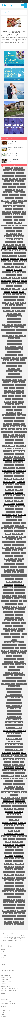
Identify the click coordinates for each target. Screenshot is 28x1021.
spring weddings (20, 418)
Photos (3, 961)
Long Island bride (8, 675)
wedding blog (9, 855)
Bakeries (8, 550)
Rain (24, 396)
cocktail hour (7, 228)
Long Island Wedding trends (14, 733)
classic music (22, 225)
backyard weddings (20, 547)
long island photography (14, 691)
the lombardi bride (14, 819)
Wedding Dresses (9, 874)
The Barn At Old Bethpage (13, 142)
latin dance (21, 299)
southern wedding (20, 803)
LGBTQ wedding (8, 661)
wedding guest (19, 885)
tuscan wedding (19, 828)
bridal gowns (5, 200)
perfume (24, 775)
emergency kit (6, 606)
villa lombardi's (21, 839)
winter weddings (19, 924)
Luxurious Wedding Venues (8, 1003)
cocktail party (10, 230)
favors (17, 266)
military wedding (9, 767)
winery (23, 522)
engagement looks (7, 253)
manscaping (16, 357)
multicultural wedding (14, 374)
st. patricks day (8, 420)
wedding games (9, 883)
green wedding (21, 272)
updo (24, 429)
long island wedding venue (14, 735)
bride (24, 211)
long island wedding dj (14, 338)
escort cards (19, 614)
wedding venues (19, 918)
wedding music (9, 492)
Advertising (4, 962)
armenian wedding (11, 539)
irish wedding (12, 653)
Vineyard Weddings (8, 844)
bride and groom (7, 214)
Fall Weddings (15, 623)
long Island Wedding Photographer (14, 722)
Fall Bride (21, 620)
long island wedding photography (14, 349)
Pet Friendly (5, 778)
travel (23, 426)
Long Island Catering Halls (9, 680)
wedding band (19, 440)
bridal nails (8, 203)
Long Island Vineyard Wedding (14, 705)
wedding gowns (9, 885)
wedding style (21, 910)
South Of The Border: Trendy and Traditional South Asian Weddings (14, 31)
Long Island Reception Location (14, 694)
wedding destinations (19, 459)
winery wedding (9, 525)
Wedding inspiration (8, 891)
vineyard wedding (20, 434)
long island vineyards (8, 335)
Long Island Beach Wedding (14, 313)
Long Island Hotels (21, 683)
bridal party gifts (18, 203)
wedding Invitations (20, 891)
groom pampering (6, 277)
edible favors (22, 247)
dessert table (22, 595)
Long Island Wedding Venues (14, 738)
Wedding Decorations (9, 872)
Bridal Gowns (22, 566)
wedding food (8, 473)
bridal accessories (9, 564)
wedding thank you (8, 506)
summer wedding (8, 808)
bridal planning (7, 206)
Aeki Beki (8, 533)
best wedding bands (19, 192)
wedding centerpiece (19, 451)
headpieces (9, 286)
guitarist (24, 280)
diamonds (18, 244)
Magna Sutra (16, 752)
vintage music (14, 437)
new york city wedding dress (14, 376)
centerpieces (18, 222)
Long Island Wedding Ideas (14, 716)
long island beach (20, 310)
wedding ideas (20, 481)
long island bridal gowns (14, 319)
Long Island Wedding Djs (14, 711)
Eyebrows (23, 258)
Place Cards (9, 781)
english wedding (9, 614)
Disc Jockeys (14, 601)
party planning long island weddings (14, 390)
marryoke (15, 761)
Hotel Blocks (16, 288)
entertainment (22, 255)
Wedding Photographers (14, 896)
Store (3, 957)
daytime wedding (6, 595)
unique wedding (22, 836)
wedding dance (19, 454)
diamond (20, 242)
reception (8, 398)
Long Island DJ (21, 680)
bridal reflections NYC (19, 206)
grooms (24, 277)
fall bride (15, 261)
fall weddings (9, 167)
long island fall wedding (8, 330)
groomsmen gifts (6, 280)
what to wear (21, 514)
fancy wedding (8, 263)
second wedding (21, 407)
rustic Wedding (19, 789)
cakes (15, 219)
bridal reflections (9, 569)
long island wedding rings (14, 352)
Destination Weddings (20, 598)
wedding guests (19, 476)
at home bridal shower (8, 542)
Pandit (17, 775)
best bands (19, 189)
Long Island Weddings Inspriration (14, 744)
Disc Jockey (5, 601)
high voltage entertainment (9, 645)
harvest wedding (22, 283)
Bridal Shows (4, 959)
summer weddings (19, 808)
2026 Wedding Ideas (19, 531)
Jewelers (9, 656)
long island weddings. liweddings (14, 749)
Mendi (22, 761)
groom (19, 275)
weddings (19, 511)
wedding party (7, 495)
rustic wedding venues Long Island (10, 792)
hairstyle (12, 283)
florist (23, 266)
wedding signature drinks (9, 910)
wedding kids (9, 487)
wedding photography (19, 495)
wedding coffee (9, 454)
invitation (7, 291)
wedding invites (20, 484)
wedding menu (19, 489)
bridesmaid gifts (18, 217)
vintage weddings (20, 844)
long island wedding (20, 335)
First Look (21, 628)
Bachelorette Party (8, 547)
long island (6, 308)
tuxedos (17, 830)
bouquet (23, 195)
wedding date (9, 869)
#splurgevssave (7, 170)
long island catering (7, 324)
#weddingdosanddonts (19, 170)
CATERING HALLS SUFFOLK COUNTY (9, 988)
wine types (16, 522)
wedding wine (19, 509)
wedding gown (8, 476)
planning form (7, 783)
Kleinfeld (21, 297)
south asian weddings (8, 803)
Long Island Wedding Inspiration (14, 719)
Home (2, 951)
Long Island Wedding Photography (14, 725)
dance (20, 233)
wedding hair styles (18, 478)
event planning (14, 258)
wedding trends (21, 916)
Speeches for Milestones (13, 159)
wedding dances (8, 456)
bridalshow (7, 572)
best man (21, 558)
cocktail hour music (19, 228)
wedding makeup (9, 489)
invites (21, 291)
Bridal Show (20, 569)
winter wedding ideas (7, 528)
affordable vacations (8, 175)
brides (23, 214)
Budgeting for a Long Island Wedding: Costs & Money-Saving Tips (14, 575)
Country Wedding (8, 590)
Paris (6, 387)
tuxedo (19, 429)
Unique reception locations (8, 836)
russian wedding (9, 789)
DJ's (20, 601)
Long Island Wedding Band (14, 708)
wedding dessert (7, 459)
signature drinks (11, 412)
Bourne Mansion (11, 561)
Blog (2, 953)
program (11, 396)
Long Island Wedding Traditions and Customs (14, 730)
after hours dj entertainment (10, 536)
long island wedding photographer (14, 346)
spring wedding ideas (9, 418)
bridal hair (14, 200)
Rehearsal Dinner (10, 786)
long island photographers (14, 332)
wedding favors (18, 167)
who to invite (17, 517)
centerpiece (9, 222)
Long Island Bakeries (14, 669)
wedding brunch (19, 855)
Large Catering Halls (10, 658)
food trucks (18, 269)
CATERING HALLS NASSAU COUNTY (9, 990)
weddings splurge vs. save (9, 514)
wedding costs (19, 863)
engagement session (20, 253)
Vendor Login (4, 1014)
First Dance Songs (18, 625)
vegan (4, 839)
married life (7, 761)
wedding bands (8, 442)
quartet (18, 396)
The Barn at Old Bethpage (14, 814)
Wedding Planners (8, 902)
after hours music (20, 175)
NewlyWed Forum (5, 997)
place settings (18, 781)
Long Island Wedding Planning (14, 727)
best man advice (8, 192)
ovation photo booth (21, 385)
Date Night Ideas (20, 592)
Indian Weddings (14, 650)
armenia (5, 178)
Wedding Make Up (9, 894)
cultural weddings (11, 233)
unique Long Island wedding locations (14, 833)
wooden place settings (20, 528)
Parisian (12, 387)
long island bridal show (14, 321)
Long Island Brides (19, 675)
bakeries (16, 184)
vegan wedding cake (7, 431)
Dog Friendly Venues (11, 603)
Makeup (24, 752)
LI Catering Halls (19, 661)
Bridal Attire (20, 564)
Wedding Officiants (6, 981)
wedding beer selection (8, 445)
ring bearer (19, 786)
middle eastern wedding (18, 764)
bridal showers (16, 211)
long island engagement (8, 683)
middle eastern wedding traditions (16, 363)
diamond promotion (8, 244)
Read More (3, 45)
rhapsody (21, 401)
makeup (20, 354)
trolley (4, 429)
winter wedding (19, 525)
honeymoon (18, 286)
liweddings (19, 305)
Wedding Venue (8, 918)
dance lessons (7, 236)
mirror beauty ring (11, 365)
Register (3, 955)
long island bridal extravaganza (14, 672)
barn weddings (15, 553)
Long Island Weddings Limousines (14, 747)
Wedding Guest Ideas (9, 888)
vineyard (11, 434)
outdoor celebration (7, 385)
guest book (16, 280)
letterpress (20, 658)
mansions (23, 357)
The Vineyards (22, 822)
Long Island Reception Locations (14, 697)
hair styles (5, 283)
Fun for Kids (5, 634)
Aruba (19, 539)
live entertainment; (20, 664)
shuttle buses (18, 409)
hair (23, 636)
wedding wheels (9, 509)
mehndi (22, 360)
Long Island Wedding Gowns (14, 713)
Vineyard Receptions (17, 841)
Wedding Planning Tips (9, 905)
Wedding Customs (9, 866)
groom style (16, 277)
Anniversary (22, 536)
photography (20, 393)
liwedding (12, 305)
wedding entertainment (8, 470)
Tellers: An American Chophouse (15, 147)
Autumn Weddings (21, 542)
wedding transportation (9, 916)
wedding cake (19, 448)
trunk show (11, 429)
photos (4, 396)
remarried (7, 401)
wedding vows (8, 921)
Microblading (7, 764)
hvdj (17, 647)
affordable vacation (17, 533)
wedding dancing (19, 456)
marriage (6, 360)
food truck (9, 269)
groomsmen (16, 636)
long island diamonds (20, 324)
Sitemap (3, 964)
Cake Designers (9, 579)
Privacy (3, 1012)
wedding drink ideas (9, 467)
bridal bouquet (9, 197)
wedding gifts (19, 883)
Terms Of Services (6, 1010)
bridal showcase (18, 208)
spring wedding (21, 415)
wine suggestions (7, 522)
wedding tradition (8, 913)
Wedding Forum (5, 996)
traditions (5, 426)
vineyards (6, 437)
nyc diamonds (7, 382)
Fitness (7, 631)
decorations (9, 239)
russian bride (19, 404)
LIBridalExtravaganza (8, 664)
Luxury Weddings (7, 752)
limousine (23, 302)
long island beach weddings (14, 316)
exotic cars (19, 617)
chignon (15, 225)
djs (23, 244)
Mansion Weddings (20, 759)
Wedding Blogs (5, 999)
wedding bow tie (21, 445)
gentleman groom (15, 634)
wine (20, 520)
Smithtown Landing (20, 800)
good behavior (6, 272)
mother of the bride (14, 368)
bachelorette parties (18, 544)
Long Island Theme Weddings (14, 702)
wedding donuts (9, 465)
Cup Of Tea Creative (12, 153)
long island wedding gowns (14, 343)
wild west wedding (11, 520)
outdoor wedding (20, 772)
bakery (22, 184)
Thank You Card (18, 811)
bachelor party (19, 181)
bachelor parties (9, 181)
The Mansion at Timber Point (9, 822)
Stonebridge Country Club (19, 806)
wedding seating (18, 500)
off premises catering (18, 382)
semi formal (9, 409)
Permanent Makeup (9, 393)
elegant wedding (6, 250)
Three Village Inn (19, 825)
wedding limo (18, 487)
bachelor (22, 178)
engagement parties (8, 609)
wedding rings (20, 907)
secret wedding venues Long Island (10, 797)
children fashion (19, 584)
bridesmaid (8, 217)
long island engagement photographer (14, 327)
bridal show (8, 208)
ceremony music (6, 225)
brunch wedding (8, 219)
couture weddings (19, 590)
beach (23, 553)
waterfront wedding (11, 847)
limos (17, 302)
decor (14, 595)
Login (15, 1)
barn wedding (12, 186)
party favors (20, 387)
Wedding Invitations (6, 983)
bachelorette (7, 184)
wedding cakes (7, 451)
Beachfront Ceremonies (10, 558)
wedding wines (10, 511)
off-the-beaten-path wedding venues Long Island (14, 770)
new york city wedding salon (10, 379)
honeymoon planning (8, 647)
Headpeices (14, 639)
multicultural (19, 767)
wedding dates (18, 869)
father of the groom (8, 266)
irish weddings (6, 294)
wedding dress (19, 465)
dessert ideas (18, 239)
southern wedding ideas (9, 415)
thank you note (7, 423)
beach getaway (9, 555)
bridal (19, 561)
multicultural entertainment (14, 371)
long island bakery (8, 310)
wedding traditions (19, 913)
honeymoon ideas (6, 288)
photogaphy (23, 778)
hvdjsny (23, 647)
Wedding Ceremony (9, 863)
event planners (9, 617)
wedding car (8, 861)
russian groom (6, 407)
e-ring (20, 603)
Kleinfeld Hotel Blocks (9, 299)
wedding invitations (9, 484)
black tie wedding (14, 195)
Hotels (24, 288)
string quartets (19, 420)
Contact (3, 1008)
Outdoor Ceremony (8, 772)
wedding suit (20, 503)
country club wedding (20, 587)
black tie (5, 195)
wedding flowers (9, 880)
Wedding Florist (5, 975)
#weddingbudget (8, 531)
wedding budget (9, 448)
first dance (8, 625)
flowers (20, 631)
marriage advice (14, 360)
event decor (5, 258)
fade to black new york (10, 620)
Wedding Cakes (19, 858)
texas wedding (9, 811)
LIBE (12, 302)
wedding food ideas (18, 473)
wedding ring (9, 500)
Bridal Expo (5, 566)
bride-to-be (16, 214)
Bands (20, 550)
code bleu (19, 230)
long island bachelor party (18, 308)
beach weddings (10, 189)
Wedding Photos (21, 899)
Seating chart (14, 795)
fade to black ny (6, 261)
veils (5, 434)
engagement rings (19, 612)
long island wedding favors (14, 341)
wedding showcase (9, 503)
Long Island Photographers (14, 689)
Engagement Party (20, 609)
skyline (19, 412)
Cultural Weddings (8, 592)
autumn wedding (13, 178)
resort (14, 401)
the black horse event (19, 423)
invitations (14, 291)
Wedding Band (19, 850)
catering (22, 219)
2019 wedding (20, 173)
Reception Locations (19, 783)
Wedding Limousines (6, 977)
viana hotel (11, 839)
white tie (9, 517)
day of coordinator (19, 236)
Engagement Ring (8, 612)
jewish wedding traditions (10, 297)
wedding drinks (20, 467)
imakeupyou (5, 650)
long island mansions (14, 686)
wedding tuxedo (20, 506)
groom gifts (7, 636)
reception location (17, 398)
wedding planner (8, 498)
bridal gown (19, 197)
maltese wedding (6, 357)
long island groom (21, 330)
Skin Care (24, 797)
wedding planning (19, 498)
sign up (23, 1)
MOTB (20, 365)
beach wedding (21, 186)
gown (14, 272)
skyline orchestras (8, 800)
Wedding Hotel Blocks (9, 481)
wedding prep (20, 905)
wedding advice (9, 440)
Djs (25, 601)
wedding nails (19, 492)
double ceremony (12, 247)
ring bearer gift (9, 404)
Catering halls (19, 579)
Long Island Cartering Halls (14, 678)
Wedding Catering (18, 861)
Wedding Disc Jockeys (7, 973)
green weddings (11, 275)
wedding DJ (8, 462)
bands (4, 186)
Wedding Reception (9, 907)
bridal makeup (22, 200)
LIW (6, 667)
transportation (15, 426)
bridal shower (6, 211)
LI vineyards (5, 302)
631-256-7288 (4, 1016)
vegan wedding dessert (20, 431)
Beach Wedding (18, 555)
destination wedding (10, 242)
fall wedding (23, 261)
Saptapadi (24, 792)
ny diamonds (22, 379)
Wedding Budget (9, 858)
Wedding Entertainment (8, 877)
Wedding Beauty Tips (19, 852)
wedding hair (8, 478)
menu (4, 363)
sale (14, 407)
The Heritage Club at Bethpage (14, 816)
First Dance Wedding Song (10, 628)
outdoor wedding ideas (7, 775)
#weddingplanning (9, 173)
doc (4, 247)
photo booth (14, 778)
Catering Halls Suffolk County (14, 581)
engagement (23, 250)
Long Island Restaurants (14, 700)
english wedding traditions (9, 255)
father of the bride (18, 263)
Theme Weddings (8, 825)
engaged (15, 250)
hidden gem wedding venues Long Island (14, 642)
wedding (22, 437)
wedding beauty (19, 442)
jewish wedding (17, 656)
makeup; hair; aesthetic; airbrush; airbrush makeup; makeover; (14, 756)
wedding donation (18, 462)
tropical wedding (9, 828)
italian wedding (21, 653)
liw (6, 305)
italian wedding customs (19, 294)
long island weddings (11, 354)
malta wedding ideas (8, 759)
